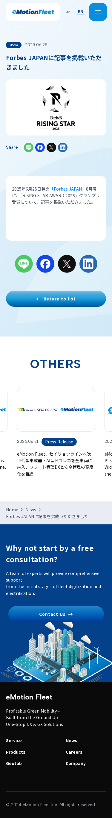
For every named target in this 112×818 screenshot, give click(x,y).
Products (15, 752)
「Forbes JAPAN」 (68, 189)
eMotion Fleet (29, 697)
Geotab (14, 763)
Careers (74, 752)
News (71, 740)
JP (68, 12)
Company (76, 763)
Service (14, 740)
